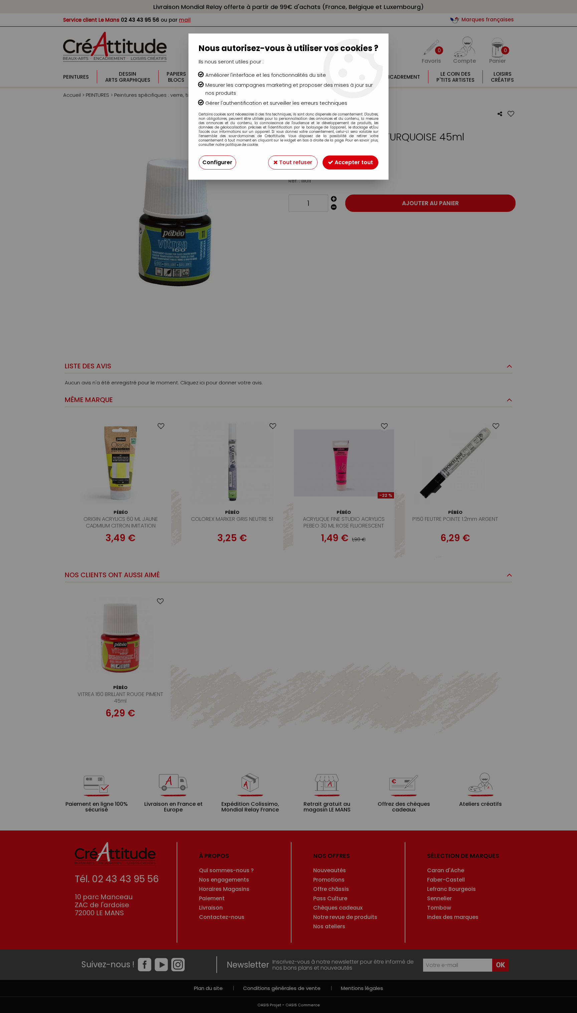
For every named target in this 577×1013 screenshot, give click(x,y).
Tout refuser (295, 162)
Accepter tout (353, 162)
